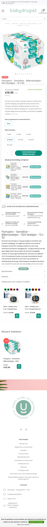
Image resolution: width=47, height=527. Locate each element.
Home (7, 23)
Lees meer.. (14, 114)
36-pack (9, 145)
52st (8, 124)
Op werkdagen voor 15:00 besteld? (13, 213)
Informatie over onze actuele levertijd (23, 474)
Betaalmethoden (23, 457)
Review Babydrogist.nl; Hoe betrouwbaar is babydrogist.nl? (23, 478)
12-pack (10, 140)
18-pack (20, 140)
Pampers (5, 77)
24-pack (31, 140)
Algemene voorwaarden (23, 447)
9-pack (28, 134)
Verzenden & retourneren (23, 460)
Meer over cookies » (23, 524)
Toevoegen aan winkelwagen (29, 153)
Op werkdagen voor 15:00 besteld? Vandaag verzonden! (21, 2)
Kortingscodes (23, 470)
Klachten (23, 450)
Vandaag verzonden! (12, 216)
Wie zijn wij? (23, 444)
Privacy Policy (23, 454)
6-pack (18, 134)
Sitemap (24, 467)
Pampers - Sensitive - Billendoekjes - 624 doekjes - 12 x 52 (12, 361)
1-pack (9, 134)
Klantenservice (23, 464)
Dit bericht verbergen (36, 522)
